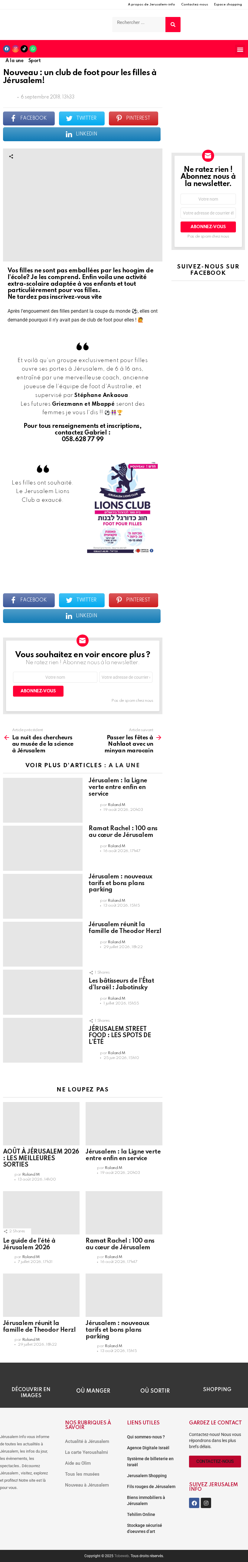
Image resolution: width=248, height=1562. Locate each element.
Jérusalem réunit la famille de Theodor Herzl (125, 928)
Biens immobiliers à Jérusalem (146, 1500)
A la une (124, 765)
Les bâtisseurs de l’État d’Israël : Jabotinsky (121, 984)
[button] (240, 50)
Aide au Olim (78, 1463)
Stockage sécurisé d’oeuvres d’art (144, 1528)
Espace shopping (228, 4)
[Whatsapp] (33, 48)
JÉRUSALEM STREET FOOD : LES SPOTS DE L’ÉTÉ (120, 1036)
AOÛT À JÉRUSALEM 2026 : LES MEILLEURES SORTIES (41, 1158)
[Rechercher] (173, 24)
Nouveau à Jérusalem (87, 1485)
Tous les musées (82, 1474)
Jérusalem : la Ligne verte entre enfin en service (118, 787)
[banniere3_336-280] (208, 136)
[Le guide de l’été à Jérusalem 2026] (41, 1212)
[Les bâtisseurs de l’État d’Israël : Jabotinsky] (43, 992)
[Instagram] (15, 48)
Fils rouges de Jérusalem (151, 1486)
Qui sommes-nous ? (146, 1436)
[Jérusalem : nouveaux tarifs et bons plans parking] (43, 896)
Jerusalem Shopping (147, 1475)
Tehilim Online (141, 1514)
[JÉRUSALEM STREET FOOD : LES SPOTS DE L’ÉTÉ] (43, 1040)
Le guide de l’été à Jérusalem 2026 (29, 1244)
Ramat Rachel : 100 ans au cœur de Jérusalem (123, 832)
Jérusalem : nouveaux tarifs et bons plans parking (120, 883)
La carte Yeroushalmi (86, 1452)
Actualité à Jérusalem (87, 1441)
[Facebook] (6, 48)
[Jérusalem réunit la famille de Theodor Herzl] (43, 944)
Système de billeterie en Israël (150, 1461)
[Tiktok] (24, 48)
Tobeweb (121, 1556)
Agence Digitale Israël (148, 1447)
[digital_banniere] (208, 73)
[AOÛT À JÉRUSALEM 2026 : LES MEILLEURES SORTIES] (41, 1123)
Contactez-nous (194, 4)
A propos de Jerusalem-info (151, 4)
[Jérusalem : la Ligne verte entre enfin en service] (43, 800)
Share (11, 156)
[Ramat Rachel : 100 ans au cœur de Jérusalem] (43, 848)
